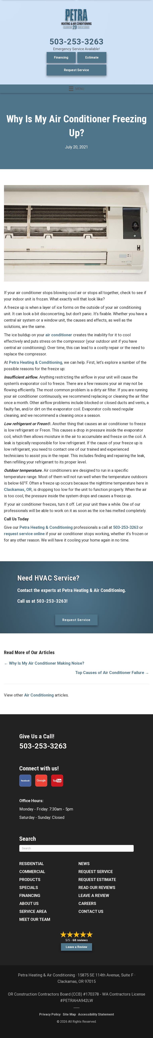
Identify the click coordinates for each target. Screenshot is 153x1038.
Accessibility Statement (96, 1014)
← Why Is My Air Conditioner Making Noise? (44, 663)
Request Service (76, 70)
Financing (61, 57)
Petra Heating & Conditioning (35, 362)
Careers (87, 903)
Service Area (33, 911)
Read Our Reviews (96, 887)
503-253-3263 (76, 41)
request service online (24, 533)
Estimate (92, 57)
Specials (28, 887)
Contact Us (90, 911)
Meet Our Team (34, 919)
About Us (29, 903)
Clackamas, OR (18, 489)
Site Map (69, 1014)
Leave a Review (93, 895)
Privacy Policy (50, 1014)
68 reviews (80, 940)
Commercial (32, 871)
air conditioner (58, 335)
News (84, 863)
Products (29, 879)
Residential (31, 863)
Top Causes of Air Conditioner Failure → (112, 672)
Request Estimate (97, 879)
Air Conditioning (39, 695)
